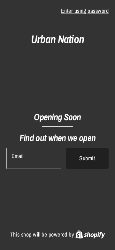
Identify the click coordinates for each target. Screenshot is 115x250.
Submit (87, 158)
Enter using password (85, 11)
